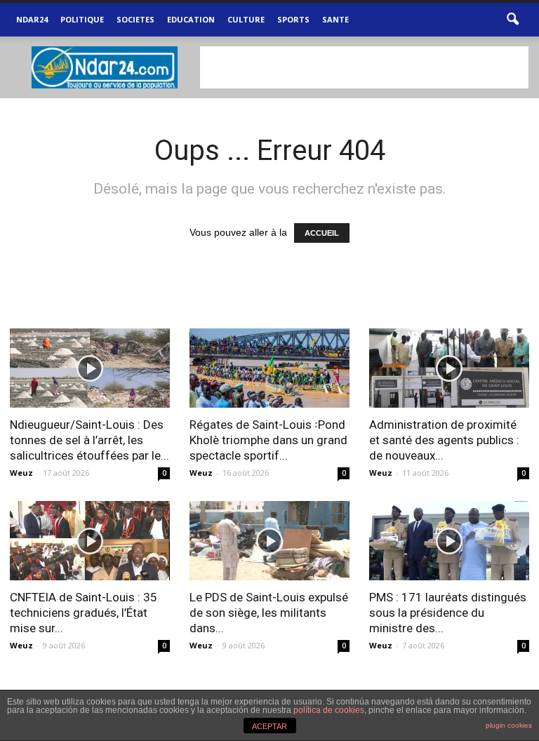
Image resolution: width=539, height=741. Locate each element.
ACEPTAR (269, 726)
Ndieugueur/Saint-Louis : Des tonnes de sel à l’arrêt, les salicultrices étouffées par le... (89, 440)
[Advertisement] (364, 67)
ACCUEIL (322, 233)
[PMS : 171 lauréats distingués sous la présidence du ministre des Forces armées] (449, 540)
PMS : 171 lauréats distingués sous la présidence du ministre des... (447, 612)
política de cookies (328, 710)
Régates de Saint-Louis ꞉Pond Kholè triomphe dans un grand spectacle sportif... (268, 440)
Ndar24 (32, 19)
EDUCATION (191, 19)
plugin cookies (509, 725)
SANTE (335, 19)
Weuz (21, 472)
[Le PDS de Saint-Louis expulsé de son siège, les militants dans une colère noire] (269, 540)
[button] (512, 19)
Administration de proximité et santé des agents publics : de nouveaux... (444, 440)
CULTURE (246, 19)
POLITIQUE (82, 19)
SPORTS (293, 19)
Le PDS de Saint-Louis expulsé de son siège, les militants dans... (268, 612)
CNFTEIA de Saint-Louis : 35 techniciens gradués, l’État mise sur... (83, 612)
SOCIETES (135, 19)
